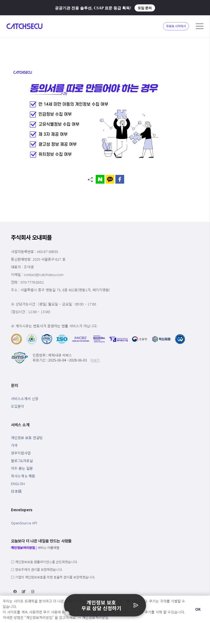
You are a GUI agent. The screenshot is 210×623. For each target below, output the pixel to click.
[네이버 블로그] (24, 591)
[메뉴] (199, 26)
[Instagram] (33, 591)
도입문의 (17, 406)
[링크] (24, 26)
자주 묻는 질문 (22, 468)
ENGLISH (18, 483)
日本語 (16, 491)
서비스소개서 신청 (24, 398)
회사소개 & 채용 (23, 475)
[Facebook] (15, 591)
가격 (14, 445)
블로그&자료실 (22, 460)
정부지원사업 (21, 453)
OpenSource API (24, 522)
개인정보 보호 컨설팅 (27, 437)
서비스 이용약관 (48, 547)
